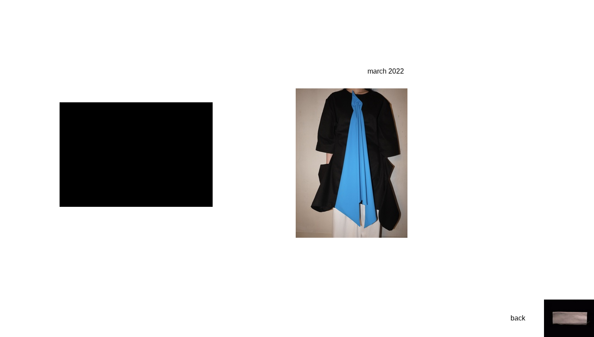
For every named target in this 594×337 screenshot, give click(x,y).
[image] (351, 235)
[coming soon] (136, 204)
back (518, 318)
